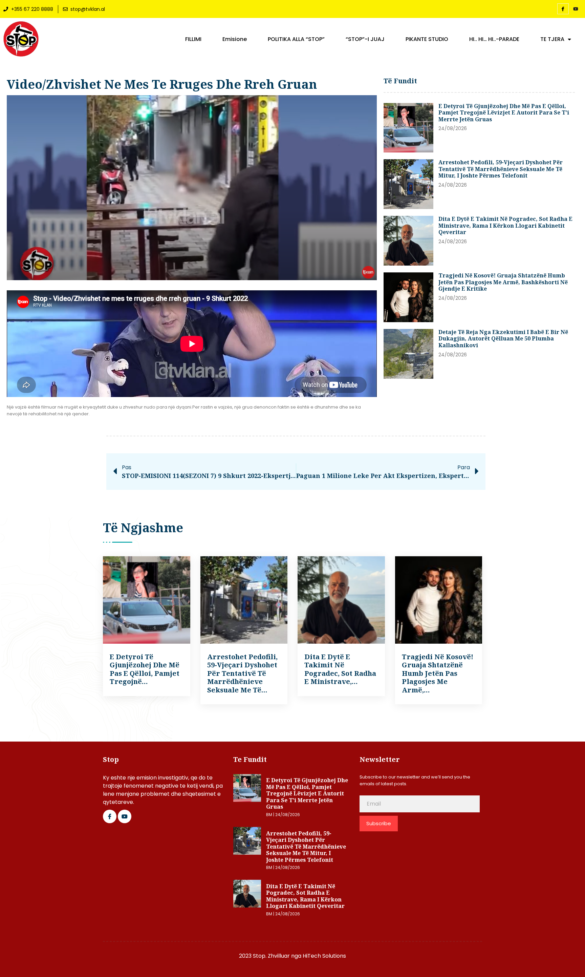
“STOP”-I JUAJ (365, 39)
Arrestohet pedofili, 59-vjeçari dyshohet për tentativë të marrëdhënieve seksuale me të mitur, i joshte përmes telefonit (500, 169)
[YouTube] (576, 9)
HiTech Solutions (324, 956)
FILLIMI (193, 39)
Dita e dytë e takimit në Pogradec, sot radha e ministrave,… (340, 669)
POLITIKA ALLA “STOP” (296, 39)
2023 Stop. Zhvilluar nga (271, 956)
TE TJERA (552, 39)
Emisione (234, 39)
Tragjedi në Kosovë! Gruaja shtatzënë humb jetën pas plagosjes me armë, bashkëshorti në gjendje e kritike (503, 282)
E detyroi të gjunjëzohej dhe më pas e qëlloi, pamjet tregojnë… (144, 669)
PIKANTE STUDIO (427, 39)
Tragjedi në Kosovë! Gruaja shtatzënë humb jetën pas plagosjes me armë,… (437, 673)
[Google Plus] (124, 816)
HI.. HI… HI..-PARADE (494, 39)
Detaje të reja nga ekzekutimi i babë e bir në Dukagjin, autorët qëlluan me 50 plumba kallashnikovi (503, 338)
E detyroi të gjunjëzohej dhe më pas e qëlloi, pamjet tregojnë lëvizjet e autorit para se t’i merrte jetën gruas (503, 112)
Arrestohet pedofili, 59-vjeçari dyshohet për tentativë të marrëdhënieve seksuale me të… (242, 673)
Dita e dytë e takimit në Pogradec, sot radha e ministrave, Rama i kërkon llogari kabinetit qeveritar (505, 225)
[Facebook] (563, 8)
